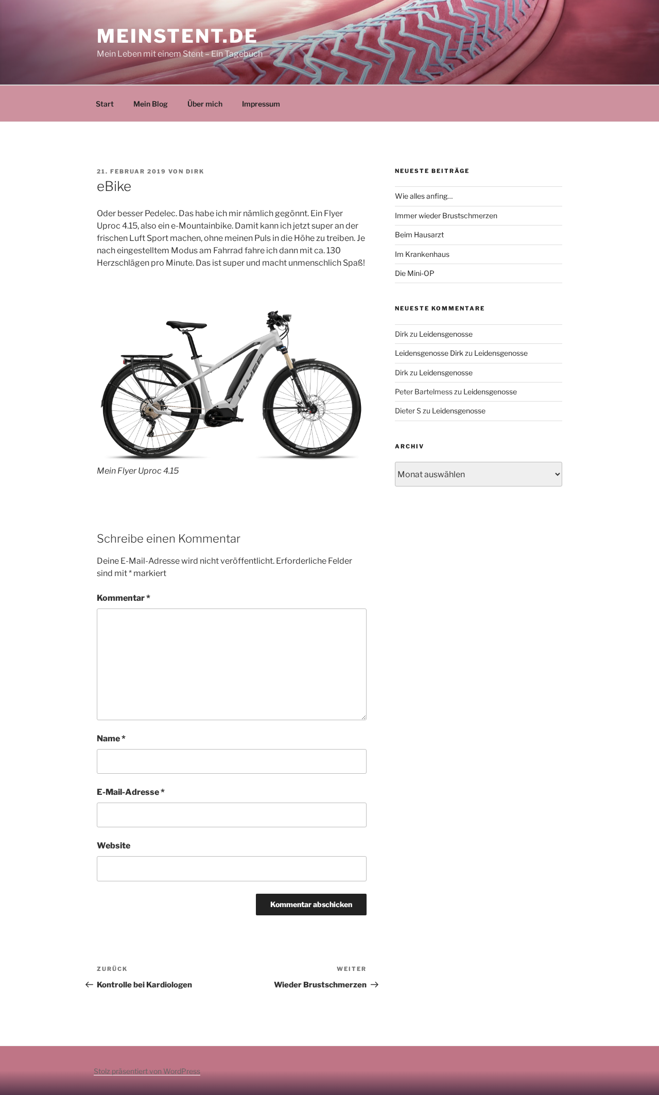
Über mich (204, 103)
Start (105, 103)
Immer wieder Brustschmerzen (446, 215)
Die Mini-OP (415, 273)
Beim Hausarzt (419, 234)
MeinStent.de (177, 36)
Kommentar (123, 598)
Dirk (195, 171)
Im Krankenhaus (422, 254)
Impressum (261, 103)
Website (113, 845)
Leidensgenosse (446, 333)
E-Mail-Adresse (131, 792)
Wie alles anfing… (424, 196)
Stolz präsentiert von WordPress (147, 1071)
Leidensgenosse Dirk (429, 353)
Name (111, 738)
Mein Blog (150, 103)
